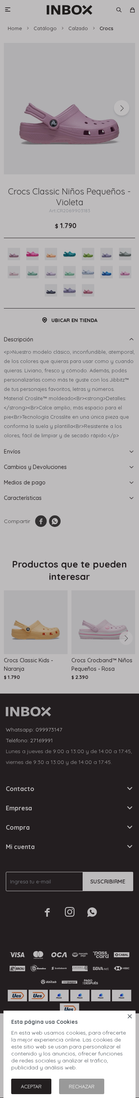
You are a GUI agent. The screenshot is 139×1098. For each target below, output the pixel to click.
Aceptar (31, 1086)
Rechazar (82, 1086)
